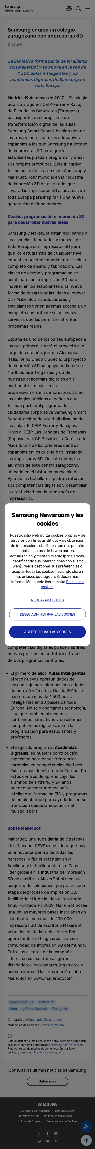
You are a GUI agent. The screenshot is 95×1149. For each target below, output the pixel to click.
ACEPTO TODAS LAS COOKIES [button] (47, 632)
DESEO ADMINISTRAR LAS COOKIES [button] (47, 614)
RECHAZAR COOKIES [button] (47, 600)
